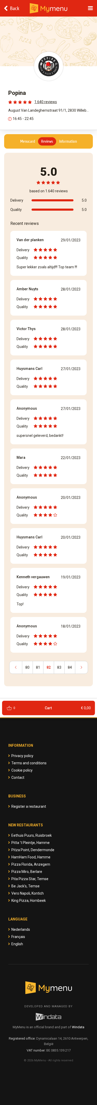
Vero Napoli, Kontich (27, 893)
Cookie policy (22, 770)
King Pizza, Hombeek (28, 900)
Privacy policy (22, 756)
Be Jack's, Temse (25, 886)
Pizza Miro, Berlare (26, 872)
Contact (17, 777)
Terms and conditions (29, 763)
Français (18, 937)
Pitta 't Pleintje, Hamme (30, 843)
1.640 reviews (45, 102)
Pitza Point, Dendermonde (32, 850)
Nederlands (20, 929)
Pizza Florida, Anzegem (30, 864)
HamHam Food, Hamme (30, 857)
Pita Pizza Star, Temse (29, 879)
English (17, 944)
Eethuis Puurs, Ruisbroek (31, 835)
